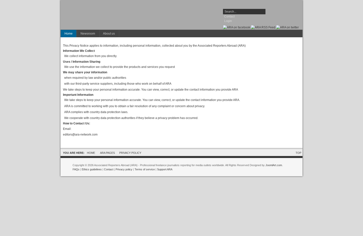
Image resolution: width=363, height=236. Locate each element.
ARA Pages (107, 152)
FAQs (76, 169)
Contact (229, 16)
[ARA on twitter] (287, 27)
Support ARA (164, 169)
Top (298, 152)
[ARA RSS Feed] (263, 27)
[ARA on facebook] (236, 27)
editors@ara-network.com (80, 134)
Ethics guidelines (92, 169)
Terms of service (145, 169)
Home (91, 152)
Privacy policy (124, 169)
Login (228, 21)
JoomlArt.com (273, 165)
